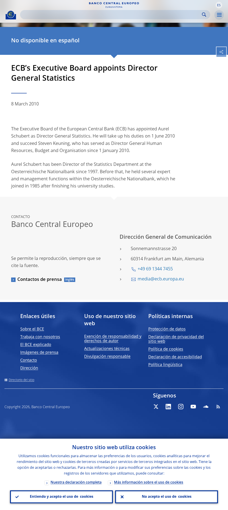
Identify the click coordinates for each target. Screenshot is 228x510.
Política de (165, 349)
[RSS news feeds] (218, 406)
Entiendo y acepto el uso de (61, 497)
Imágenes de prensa (39, 353)
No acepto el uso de (166, 497)
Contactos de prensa (39, 280)
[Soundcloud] (205, 406)
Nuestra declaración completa (76, 482)
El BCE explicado (35, 345)
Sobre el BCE (32, 329)
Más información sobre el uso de (148, 482)
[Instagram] (180, 406)
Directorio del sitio (21, 380)
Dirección (29, 368)
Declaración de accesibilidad (175, 357)
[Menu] (219, 15)
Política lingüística (165, 365)
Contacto (28, 360)
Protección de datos (167, 329)
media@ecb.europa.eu (161, 279)
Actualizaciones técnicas (107, 349)
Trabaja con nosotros (40, 337)
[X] (156, 406)
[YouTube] (193, 406)
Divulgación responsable (107, 357)
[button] (219, 5)
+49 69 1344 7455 (155, 269)
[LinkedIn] (168, 406)
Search (204, 15)
